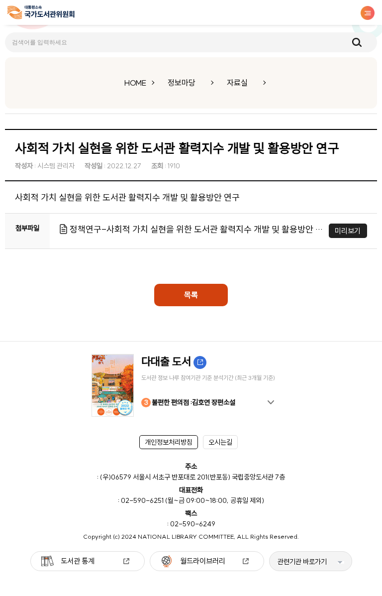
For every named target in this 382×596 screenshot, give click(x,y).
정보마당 (181, 83)
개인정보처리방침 (168, 442)
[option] (191, 385)
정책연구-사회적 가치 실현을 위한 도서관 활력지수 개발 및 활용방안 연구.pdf (197, 229)
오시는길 (220, 442)
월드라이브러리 (202, 561)
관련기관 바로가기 (302, 561)
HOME (135, 83)
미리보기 (348, 231)
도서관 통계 (78, 561)
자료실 (237, 83)
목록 (191, 295)
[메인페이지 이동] (41, 14)
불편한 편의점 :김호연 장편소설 (190, 402)
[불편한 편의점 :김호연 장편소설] (191, 385)
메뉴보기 (368, 13)
